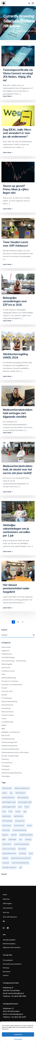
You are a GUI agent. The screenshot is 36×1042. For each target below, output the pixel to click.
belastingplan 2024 (24, 802)
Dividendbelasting (8, 678)
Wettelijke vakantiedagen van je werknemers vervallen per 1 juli (16, 530)
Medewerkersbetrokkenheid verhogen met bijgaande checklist (17, 413)
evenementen (19, 821)
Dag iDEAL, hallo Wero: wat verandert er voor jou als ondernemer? (17, 133)
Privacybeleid (18, 1039)
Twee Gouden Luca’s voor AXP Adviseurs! (15, 243)
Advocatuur (6, 647)
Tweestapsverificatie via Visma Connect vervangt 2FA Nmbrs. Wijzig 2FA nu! (18, 75)
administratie (7, 788)
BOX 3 (27, 807)
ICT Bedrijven (6, 698)
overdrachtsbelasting (21, 844)
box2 (20, 807)
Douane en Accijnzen (9, 681)
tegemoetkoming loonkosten (20, 858)
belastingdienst (23, 797)
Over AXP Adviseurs (10, 917)
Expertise (6, 899)
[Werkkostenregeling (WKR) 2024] (18, 339)
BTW (10, 811)
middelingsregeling (26, 835)
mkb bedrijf (12, 839)
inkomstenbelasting (19, 830)
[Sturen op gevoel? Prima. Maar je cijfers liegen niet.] (18, 171)
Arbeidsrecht (6, 654)
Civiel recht (5, 667)
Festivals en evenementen (11, 685)
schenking (22, 853)
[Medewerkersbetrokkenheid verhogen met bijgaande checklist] (18, 395)
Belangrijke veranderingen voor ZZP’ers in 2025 (15, 301)
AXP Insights (7, 903)
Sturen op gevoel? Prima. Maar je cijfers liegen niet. (16, 189)
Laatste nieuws (7, 715)
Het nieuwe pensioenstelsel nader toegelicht (16, 588)
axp (11, 793)
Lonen (3, 718)
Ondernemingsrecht (9, 742)
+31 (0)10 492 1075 (18, 1017)
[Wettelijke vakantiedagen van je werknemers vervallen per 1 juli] (18, 510)
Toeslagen (5, 766)
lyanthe (13, 835)
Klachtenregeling (9, 944)
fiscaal (29, 825)
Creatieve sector (8, 671)
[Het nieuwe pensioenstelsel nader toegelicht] (18, 570)
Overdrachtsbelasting (10, 749)
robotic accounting (8, 849)
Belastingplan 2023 (8, 802)
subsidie (5, 858)
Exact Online (6, 825)
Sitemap (6, 968)
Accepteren (18, 1034)
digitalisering (18, 816)
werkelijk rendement (9, 867)
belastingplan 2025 (8, 807)
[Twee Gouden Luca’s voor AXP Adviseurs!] (18, 227)
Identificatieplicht (9, 940)
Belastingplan (6, 664)
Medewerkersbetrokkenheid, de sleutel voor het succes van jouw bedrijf (17, 469)
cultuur (17, 811)
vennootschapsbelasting (20, 863)
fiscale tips (6, 830)
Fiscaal (4, 688)
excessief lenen (19, 825)
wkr (20, 867)
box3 (4, 811)
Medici (3, 725)
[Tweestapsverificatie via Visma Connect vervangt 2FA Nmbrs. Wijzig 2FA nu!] (18, 55)
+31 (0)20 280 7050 (18, 996)
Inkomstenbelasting (9, 701)
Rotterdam (22, 849)
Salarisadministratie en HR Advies (15, 752)
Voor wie (6, 912)
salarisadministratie (9, 853)
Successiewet (6, 763)
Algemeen (5, 651)
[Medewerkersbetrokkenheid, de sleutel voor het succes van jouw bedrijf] (18, 451)
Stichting (5, 759)
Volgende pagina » (22, 622)
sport (31, 853)
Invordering (5, 708)
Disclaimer (6, 971)
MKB (3, 729)
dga (25, 811)
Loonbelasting (7, 722)
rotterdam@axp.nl (15, 1014)
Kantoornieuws (7, 712)
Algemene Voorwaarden (11, 947)
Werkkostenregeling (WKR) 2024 (15, 355)
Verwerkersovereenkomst (12, 964)
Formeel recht (7, 691)
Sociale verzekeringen (10, 756)
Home (5, 894)
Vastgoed (5, 769)
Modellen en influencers (10, 732)
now (20, 839)
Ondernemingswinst (9, 746)
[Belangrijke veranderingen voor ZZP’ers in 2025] (18, 283)
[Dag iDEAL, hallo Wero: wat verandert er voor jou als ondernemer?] (18, 115)
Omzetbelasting (7, 739)
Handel (4, 695)
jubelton (5, 835)
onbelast (28, 839)
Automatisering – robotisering (13, 661)
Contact (6, 975)
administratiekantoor (22, 788)
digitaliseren (6, 816)
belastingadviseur (8, 797)
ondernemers (6, 844)
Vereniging (5, 776)
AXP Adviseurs (20, 793)
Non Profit (5, 735)
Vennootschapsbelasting (11, 773)
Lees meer (7, 96)
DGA (3, 674)
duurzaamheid (7, 821)
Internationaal (7, 705)
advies (4, 793)
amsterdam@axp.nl (16, 993)
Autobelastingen (8, 657)
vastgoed (5, 863)
